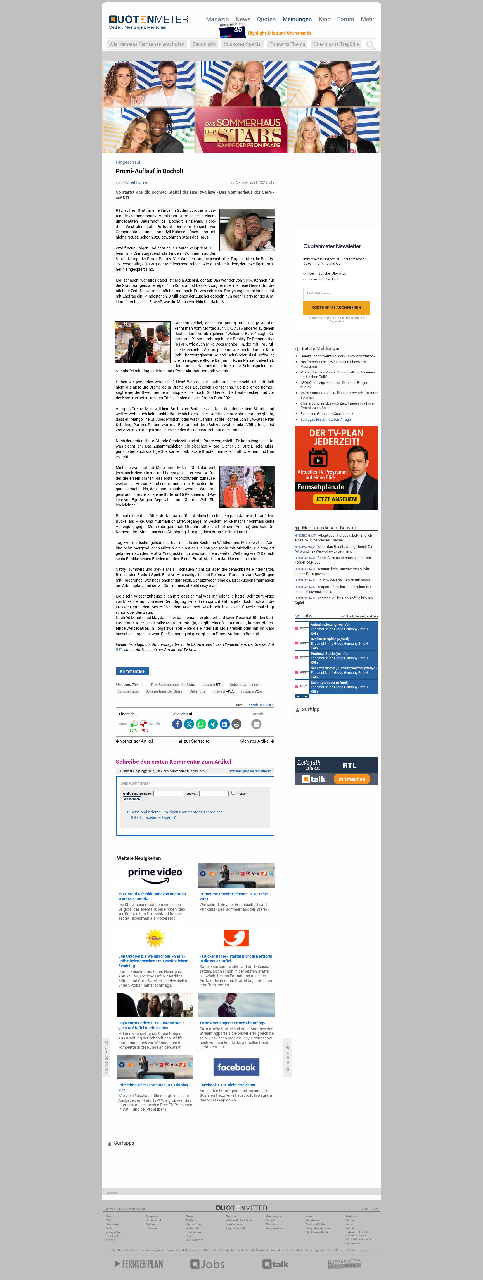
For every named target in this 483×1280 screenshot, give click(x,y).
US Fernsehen (190, 1250)
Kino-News (312, 1220)
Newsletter (112, 1224)
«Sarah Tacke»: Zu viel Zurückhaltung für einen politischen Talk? (337, 374)
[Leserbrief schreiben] (256, 724)
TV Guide (242, 1250)
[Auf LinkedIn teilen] (225, 724)
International (194, 1232)
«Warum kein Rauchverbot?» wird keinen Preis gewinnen (332, 571)
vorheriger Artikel (136, 741)
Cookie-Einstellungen (359, 1239)
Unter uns (197, 691)
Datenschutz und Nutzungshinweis (356, 1233)
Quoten (266, 19)
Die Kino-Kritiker (316, 1224)
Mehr (367, 19)
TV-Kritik (271, 1224)
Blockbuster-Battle (317, 1232)
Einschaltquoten (224, 1250)
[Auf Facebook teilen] (177, 724)
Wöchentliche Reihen (239, 1220)
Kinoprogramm (315, 1250)
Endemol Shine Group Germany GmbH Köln (339, 629)
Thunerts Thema (287, 44)
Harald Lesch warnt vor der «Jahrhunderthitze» (337, 355)
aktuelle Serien (295, 1250)
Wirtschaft (192, 1228)
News (243, 19)
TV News (206, 1250)
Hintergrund (153, 1220)
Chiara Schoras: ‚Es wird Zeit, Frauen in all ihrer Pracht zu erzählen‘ (337, 405)
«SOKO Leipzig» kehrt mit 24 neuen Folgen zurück (334, 384)
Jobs (348, 1224)
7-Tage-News (114, 1232)
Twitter (110, 1240)
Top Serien (364, 1250)
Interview (151, 1228)
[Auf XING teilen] (213, 724)
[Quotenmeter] (148, 22)
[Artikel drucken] (237, 724)
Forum (345, 19)
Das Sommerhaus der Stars (173, 684)
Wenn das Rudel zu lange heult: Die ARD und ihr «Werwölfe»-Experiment (334, 548)
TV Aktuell (133, 1250)
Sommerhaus (128, 691)
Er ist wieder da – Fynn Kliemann (332, 580)
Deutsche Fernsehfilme (341, 1250)
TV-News (191, 1220)
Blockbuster (257, 1250)
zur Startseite (196, 741)
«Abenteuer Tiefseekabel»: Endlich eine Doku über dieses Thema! (333, 537)
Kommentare (132, 671)
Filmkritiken (172, 1250)
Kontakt (350, 1228)
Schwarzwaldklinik (245, 684)
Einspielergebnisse (318, 1228)
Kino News (118, 1250)
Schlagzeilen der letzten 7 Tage (325, 419)
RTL (212, 248)
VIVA (247, 280)
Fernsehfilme (275, 1250)
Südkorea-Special (243, 44)
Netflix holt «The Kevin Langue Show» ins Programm (333, 364)
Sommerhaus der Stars (164, 691)
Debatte (270, 1220)
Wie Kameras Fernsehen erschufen (147, 44)
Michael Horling (134, 182)
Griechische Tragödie (336, 44)
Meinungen (297, 19)
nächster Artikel (255, 741)
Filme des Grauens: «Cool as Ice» (326, 413)
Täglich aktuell (235, 1228)
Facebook (112, 1236)
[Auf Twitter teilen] (189, 724)
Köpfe (189, 1236)
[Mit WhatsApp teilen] (201, 724)
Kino (325, 19)
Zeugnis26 (204, 44)
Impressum (352, 1243)
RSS (108, 1220)
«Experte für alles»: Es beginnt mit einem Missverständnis (333, 589)
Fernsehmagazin (152, 1250)
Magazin (217, 19)
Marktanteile (234, 1224)
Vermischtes (193, 1224)
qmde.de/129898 (262, 705)
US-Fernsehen (194, 1240)
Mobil (109, 1228)
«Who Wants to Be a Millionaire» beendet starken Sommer (339, 395)
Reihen (150, 1224)
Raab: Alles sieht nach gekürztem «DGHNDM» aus (333, 560)
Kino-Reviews (274, 1228)
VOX (228, 328)
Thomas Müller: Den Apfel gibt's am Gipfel (334, 600)
